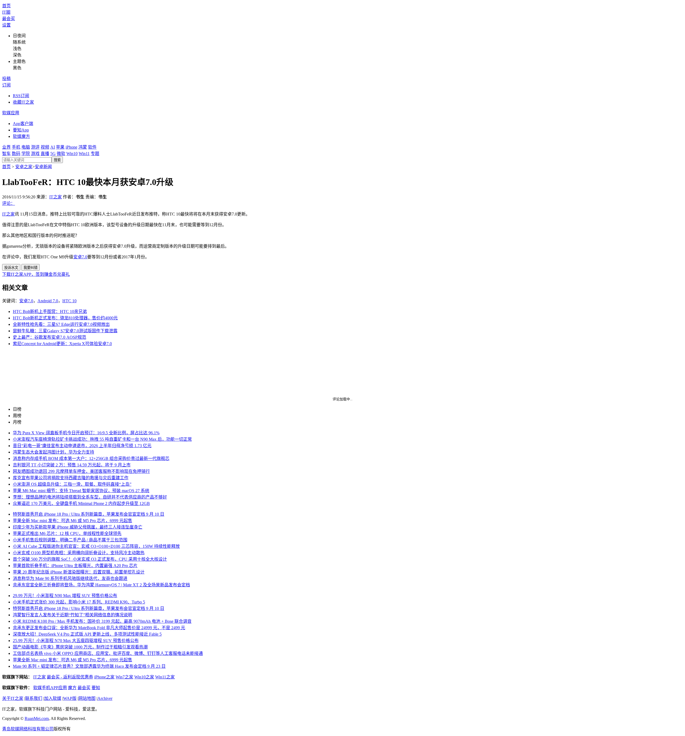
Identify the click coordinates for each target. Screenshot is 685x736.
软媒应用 (10, 113)
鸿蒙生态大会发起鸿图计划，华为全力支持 (53, 452)
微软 (61, 153)
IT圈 (6, 12)
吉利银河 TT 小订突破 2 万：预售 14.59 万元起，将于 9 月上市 (72, 465)
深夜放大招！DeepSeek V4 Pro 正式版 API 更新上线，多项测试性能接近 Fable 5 (87, 634)
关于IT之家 (12, 698)
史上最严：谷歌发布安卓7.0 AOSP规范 (49, 337)
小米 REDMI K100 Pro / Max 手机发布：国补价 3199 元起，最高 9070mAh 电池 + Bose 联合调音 (102, 621)
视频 (45, 147)
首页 (6, 5)
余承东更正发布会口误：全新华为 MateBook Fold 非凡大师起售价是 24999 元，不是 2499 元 (99, 627)
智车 (6, 153)
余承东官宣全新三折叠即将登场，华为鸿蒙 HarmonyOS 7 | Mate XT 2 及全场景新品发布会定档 (101, 585)
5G (53, 153)
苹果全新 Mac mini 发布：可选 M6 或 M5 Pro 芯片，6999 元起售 (72, 520)
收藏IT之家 (23, 102)
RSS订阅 (21, 95)
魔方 (72, 687)
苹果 (60, 147)
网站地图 (87, 698)
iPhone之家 (104, 677)
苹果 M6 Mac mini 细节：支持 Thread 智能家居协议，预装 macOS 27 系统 (81, 490)
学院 (25, 153)
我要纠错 (30, 268)
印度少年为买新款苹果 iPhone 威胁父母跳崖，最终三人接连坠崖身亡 (77, 527)
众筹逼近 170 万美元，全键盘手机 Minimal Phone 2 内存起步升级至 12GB (81, 503)
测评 (35, 147)
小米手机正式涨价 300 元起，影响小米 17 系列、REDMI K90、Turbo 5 (79, 602)
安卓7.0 (80, 257)
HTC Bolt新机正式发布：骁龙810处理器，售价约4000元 (65, 318)
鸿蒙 (82, 147)
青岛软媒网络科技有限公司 (28, 729)
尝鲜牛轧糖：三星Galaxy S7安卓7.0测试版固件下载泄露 (65, 331)
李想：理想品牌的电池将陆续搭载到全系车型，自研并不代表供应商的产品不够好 (90, 497)
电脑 (25, 147)
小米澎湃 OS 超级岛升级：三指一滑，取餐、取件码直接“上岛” (72, 484)
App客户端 (23, 123)
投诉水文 (11, 268)
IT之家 (55, 197)
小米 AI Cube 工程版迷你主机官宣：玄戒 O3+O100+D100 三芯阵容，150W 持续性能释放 (96, 546)
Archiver (104, 698)
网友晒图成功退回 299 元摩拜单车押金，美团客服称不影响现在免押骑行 (81, 471)
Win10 (72, 153)
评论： (8, 203)
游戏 (35, 153)
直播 (45, 153)
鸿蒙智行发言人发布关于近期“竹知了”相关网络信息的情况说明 (72, 615)
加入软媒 (52, 698)
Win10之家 (144, 677)
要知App (21, 130)
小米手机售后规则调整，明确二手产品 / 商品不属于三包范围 (70, 540)
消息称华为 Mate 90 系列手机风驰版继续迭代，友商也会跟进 (70, 578)
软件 (92, 147)
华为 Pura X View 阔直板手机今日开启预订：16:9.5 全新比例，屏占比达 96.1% (86, 433)
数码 (16, 153)
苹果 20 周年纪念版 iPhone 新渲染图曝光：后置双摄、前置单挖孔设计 (78, 572)
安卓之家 (23, 166)
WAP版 (70, 698)
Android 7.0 (47, 301)
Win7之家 (124, 677)
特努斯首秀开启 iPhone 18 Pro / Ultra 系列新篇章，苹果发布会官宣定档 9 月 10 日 (88, 514)
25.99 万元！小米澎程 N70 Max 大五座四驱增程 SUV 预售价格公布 (76, 640)
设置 (6, 25)
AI (52, 147)
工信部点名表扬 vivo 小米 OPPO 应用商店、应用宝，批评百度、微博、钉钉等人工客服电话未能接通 (108, 653)
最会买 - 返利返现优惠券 (70, 677)
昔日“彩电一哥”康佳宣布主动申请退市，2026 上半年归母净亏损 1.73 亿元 (82, 445)
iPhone (71, 147)
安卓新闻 (43, 166)
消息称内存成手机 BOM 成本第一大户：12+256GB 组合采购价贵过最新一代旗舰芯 (91, 458)
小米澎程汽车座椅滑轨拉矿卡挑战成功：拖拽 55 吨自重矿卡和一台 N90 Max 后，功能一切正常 (102, 439)
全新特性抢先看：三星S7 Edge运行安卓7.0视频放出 (61, 324)
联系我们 (33, 698)
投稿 (6, 78)
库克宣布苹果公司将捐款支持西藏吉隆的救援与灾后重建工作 (70, 477)
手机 (16, 147)
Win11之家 (165, 677)
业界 (6, 147)
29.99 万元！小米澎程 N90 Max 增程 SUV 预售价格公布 (65, 595)
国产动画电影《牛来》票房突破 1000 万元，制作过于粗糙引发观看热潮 (80, 647)
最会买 (8, 18)
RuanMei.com (37, 718)
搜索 (57, 160)
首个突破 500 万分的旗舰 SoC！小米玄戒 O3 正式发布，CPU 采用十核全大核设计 (90, 559)
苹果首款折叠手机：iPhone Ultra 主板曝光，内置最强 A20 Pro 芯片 (75, 565)
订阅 (6, 85)
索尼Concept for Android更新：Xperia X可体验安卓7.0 (62, 343)
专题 (95, 153)
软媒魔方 (21, 136)
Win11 (84, 153)
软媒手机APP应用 (50, 687)
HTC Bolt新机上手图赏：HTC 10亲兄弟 (50, 311)
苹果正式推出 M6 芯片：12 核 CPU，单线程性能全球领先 (67, 533)
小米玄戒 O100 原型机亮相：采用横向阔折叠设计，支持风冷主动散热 (78, 552)
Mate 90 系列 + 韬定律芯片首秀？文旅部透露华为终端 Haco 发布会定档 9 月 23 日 (89, 666)
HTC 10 (69, 301)
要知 (96, 687)
